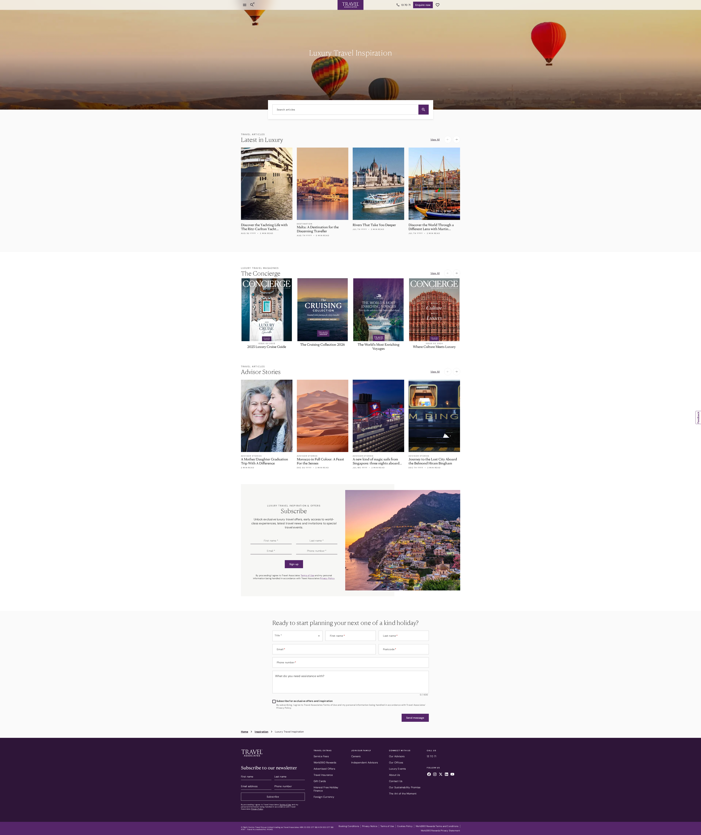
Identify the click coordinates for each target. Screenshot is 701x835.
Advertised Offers (324, 768)
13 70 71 (406, 5)
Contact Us (395, 781)
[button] (423, 109)
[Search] (252, 5)
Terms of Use (307, 575)
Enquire (422, 5)
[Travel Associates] (350, 5)
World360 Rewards (325, 762)
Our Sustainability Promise (404, 787)
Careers (356, 756)
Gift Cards (320, 781)
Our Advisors (397, 756)
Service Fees (321, 756)
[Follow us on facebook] (429, 775)
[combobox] (350, 109)
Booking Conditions (349, 826)
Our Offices (396, 762)
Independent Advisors (364, 762)
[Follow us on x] (440, 775)
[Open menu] (244, 5)
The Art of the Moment (402, 793)
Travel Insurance (323, 775)
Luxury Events (397, 768)
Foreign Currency (324, 796)
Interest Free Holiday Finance (326, 789)
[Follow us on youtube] (452, 775)
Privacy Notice (369, 826)
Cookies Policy (405, 826)
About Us (394, 775)
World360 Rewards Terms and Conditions (437, 826)
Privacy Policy (327, 578)
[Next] (456, 139)
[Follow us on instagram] (435, 775)
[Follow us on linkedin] (446, 775)
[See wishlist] (437, 5)
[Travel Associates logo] (252, 757)
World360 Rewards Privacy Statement (440, 830)
